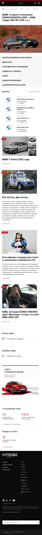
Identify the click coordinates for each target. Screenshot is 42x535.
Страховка (24, 486)
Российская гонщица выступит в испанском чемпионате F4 (20, 258)
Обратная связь (6, 469)
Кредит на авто (25, 489)
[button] (39, 51)
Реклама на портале (7, 464)
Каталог (23, 474)
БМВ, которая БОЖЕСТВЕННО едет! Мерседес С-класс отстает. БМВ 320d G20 (21, 314)
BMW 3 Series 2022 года (15, 159)
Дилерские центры (24, 480)
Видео (23, 464)
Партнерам (5, 467)
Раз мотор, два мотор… (16, 197)
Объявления (24, 477)
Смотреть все (6, 163)
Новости (23, 466)
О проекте (5, 462)
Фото (22, 461)
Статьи (23, 469)
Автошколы (24, 483)
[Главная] (3, 8)
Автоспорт (24, 472)
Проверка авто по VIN (26, 492)
